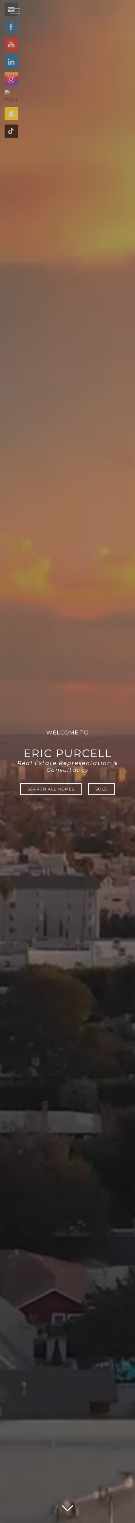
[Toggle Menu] (15, 11)
